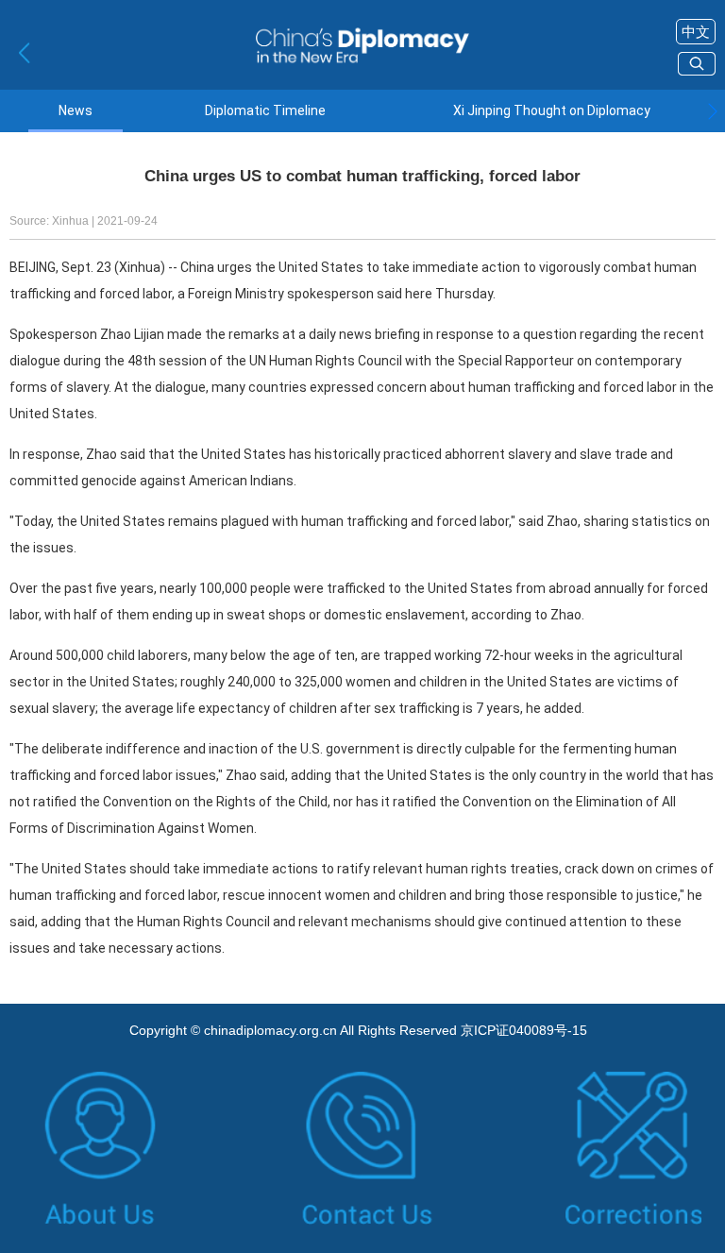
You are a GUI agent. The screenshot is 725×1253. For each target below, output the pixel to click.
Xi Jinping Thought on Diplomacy (551, 111)
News (76, 111)
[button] (712, 111)
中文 (696, 32)
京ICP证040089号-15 (524, 1030)
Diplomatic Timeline (265, 111)
